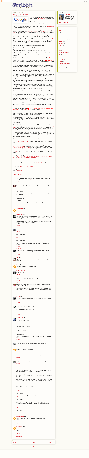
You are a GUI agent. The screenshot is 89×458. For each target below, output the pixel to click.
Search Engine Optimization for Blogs (21, 156)
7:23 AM (18, 225)
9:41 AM (18, 237)
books (60, 36)
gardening (61, 43)
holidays (60, 45)
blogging (18, 170)
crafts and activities (63, 39)
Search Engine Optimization (22, 431)
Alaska (60, 30)
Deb (17, 347)
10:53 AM (18, 413)
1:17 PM (18, 262)
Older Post (51, 442)
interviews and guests (63, 52)
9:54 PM (18, 322)
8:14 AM (18, 357)
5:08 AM (18, 407)
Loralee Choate (19, 214)
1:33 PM (18, 423)
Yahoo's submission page (45, 31)
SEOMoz (15, 151)
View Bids (38, 40)
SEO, (24, 166)
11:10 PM (18, 331)
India (60, 50)
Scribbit (18, 228)
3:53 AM (18, 339)
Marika (17, 305)
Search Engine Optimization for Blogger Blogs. (27, 157)
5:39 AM (18, 196)
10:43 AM (18, 345)
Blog (17, 264)
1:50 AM (18, 293)
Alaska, (21, 166)
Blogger (51, 455)
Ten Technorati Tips (41, 18)
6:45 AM (18, 211)
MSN (14, 32)
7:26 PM (18, 274)
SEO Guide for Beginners (18, 146)
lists (21, 170)
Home (34, 442)
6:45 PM (18, 268)
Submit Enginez (36, 35)
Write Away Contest (40, 162)
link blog (30, 179)
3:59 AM (18, 302)
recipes (60, 61)
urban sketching (62, 67)
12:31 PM (18, 314)
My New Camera (35, 71)
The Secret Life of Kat (21, 270)
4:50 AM (18, 433)
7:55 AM (18, 231)
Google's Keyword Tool (49, 38)
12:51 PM (18, 254)
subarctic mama (19, 317)
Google (31, 166)
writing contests (62, 70)
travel (60, 65)
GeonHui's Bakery (20, 416)
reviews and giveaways (64, 63)
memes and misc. (62, 56)
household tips (62, 47)
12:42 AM (18, 181)
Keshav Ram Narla (20, 341)
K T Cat (18, 296)
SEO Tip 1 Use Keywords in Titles (36, 156)
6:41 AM (18, 205)
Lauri (17, 184)
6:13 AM (18, 396)
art (59, 32)
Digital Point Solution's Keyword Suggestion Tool (24, 40)
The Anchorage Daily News (23, 141)
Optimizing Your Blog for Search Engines (21, 147)
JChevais (18, 282)
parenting (61, 59)
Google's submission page (32, 31)
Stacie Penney (19, 208)
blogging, (27, 166)
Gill (17, 360)
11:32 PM (18, 390)
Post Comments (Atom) (36, 446)
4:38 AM (18, 188)
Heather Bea (19, 248)
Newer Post (16, 442)
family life (61, 41)
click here (38, 86)
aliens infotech (19, 426)
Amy (17, 257)
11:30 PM (18, 382)
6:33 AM (18, 363)
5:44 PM (18, 351)
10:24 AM (18, 246)
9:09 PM (18, 280)
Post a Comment (18, 436)
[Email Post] (16, 169)
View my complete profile (64, 22)
